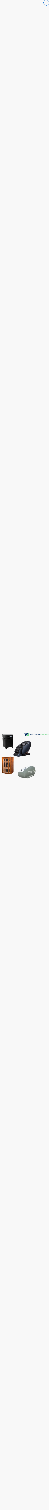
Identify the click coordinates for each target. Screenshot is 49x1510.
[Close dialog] (46, 2)
